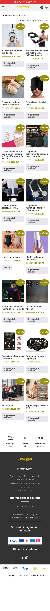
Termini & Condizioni (25, 479)
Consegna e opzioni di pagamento (25, 476)
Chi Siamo (25, 487)
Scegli (7, 267)
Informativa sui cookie (25, 490)
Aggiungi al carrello (9, 64)
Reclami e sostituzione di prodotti (25, 483)
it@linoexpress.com (25, 506)
